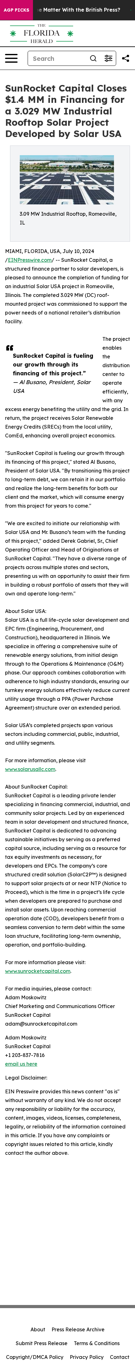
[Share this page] (125, 58)
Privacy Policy (87, 1357)
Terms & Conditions (97, 1343)
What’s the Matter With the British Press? (67, 10)
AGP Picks (16, 10)
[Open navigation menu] (11, 58)
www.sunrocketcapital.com (37, 971)
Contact (119, 1357)
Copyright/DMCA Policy (34, 1357)
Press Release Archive (78, 1329)
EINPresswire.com (29, 260)
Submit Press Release (42, 1343)
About (37, 1329)
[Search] (93, 58)
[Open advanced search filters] (108, 58)
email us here (21, 1064)
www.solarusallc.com (30, 769)
